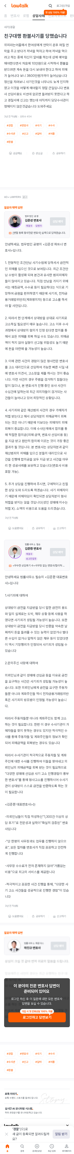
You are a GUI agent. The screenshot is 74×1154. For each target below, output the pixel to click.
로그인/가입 (63, 5)
